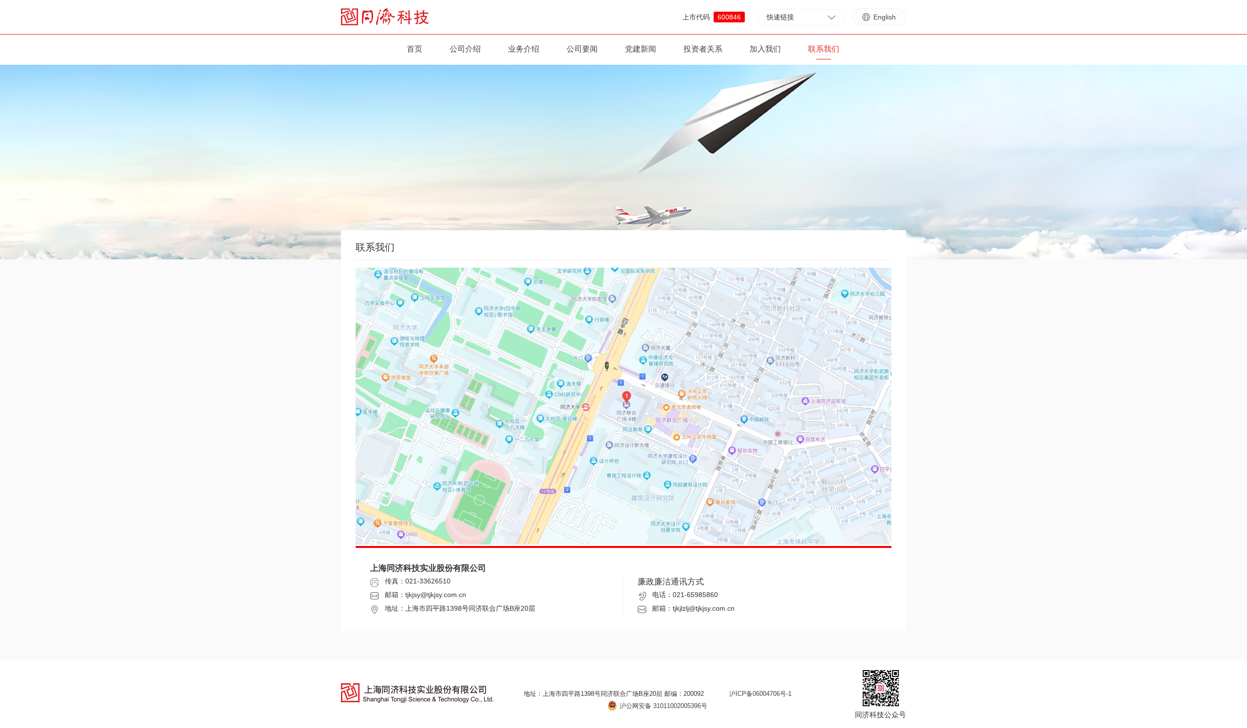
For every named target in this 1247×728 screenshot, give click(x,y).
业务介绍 (523, 49)
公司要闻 (582, 49)
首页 (414, 49)
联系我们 (823, 49)
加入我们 (765, 49)
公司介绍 (465, 49)
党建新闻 (640, 49)
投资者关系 (702, 49)
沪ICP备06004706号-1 (760, 693)
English (884, 17)
